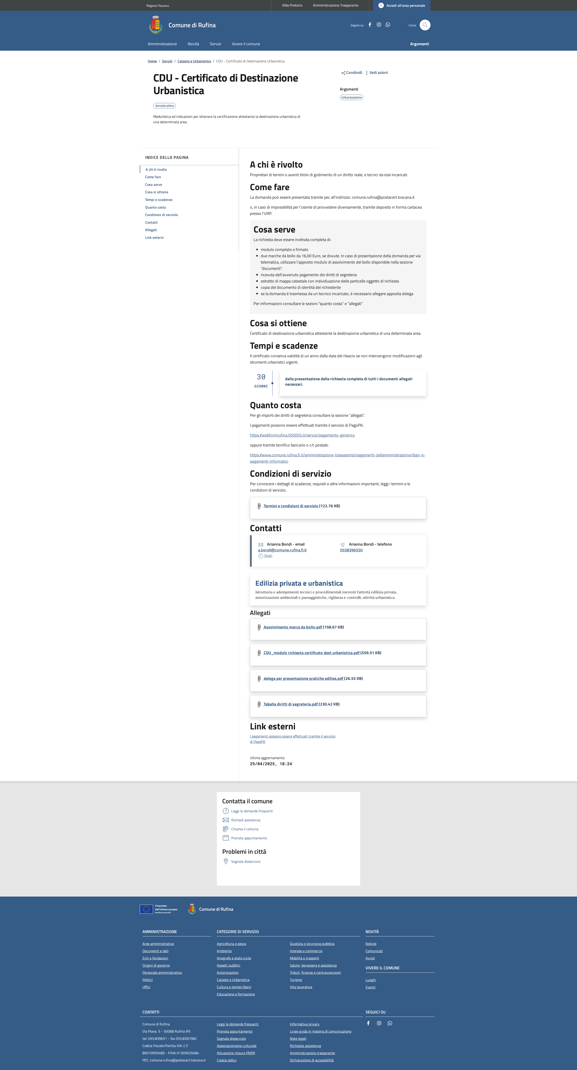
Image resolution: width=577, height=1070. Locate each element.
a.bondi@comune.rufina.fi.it (282, 550)
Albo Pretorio (292, 5)
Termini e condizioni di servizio (291, 506)
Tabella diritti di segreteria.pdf (291, 704)
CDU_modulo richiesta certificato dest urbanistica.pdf (311, 653)
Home (152, 61)
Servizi (167, 61)
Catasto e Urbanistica (194, 61)
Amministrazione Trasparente (335, 5)
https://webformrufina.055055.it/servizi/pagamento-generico (302, 435)
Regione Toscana (158, 5)
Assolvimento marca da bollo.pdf (293, 627)
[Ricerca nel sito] (425, 25)
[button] (401, 5)
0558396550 (351, 550)
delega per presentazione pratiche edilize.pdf (303, 678)
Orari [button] (267, 555)
